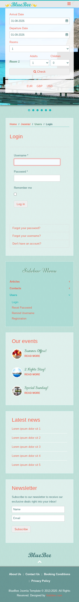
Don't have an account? (26, 243)
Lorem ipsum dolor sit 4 (26, 455)
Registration (19, 318)
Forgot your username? (26, 235)
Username (21, 155)
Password (21, 171)
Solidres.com (54, 595)
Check (41, 71)
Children (55, 56)
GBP (40, 86)
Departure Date (18, 28)
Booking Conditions (57, 574)
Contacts (15, 288)
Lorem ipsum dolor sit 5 (26, 464)
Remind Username (23, 313)
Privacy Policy (40, 580)
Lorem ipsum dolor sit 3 (26, 446)
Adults (34, 56)
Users (13, 295)
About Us (15, 574)
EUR (29, 86)
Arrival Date (16, 14)
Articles (15, 281)
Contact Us (32, 574)
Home (13, 124)
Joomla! (26, 124)
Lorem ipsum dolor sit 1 (26, 428)
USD (49, 86)
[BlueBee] (39, 4)
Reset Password (22, 307)
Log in (21, 204)
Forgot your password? (26, 228)
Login (15, 302)
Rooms (13, 42)
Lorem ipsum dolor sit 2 (26, 437)
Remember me (23, 187)
